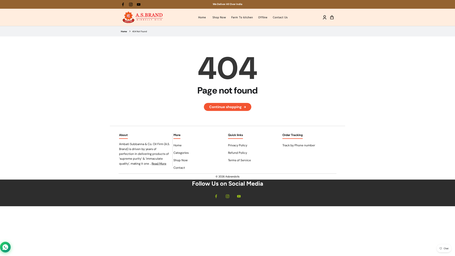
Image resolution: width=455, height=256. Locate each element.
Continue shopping (225, 107)
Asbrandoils (232, 176)
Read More (159, 164)
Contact (179, 168)
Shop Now (180, 160)
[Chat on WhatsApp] (5, 247)
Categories (181, 153)
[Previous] (179, 4)
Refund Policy (237, 153)
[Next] (276, 4)
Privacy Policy (237, 145)
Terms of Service (239, 160)
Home (124, 31)
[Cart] (332, 17)
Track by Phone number (298, 145)
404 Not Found (139, 31)
